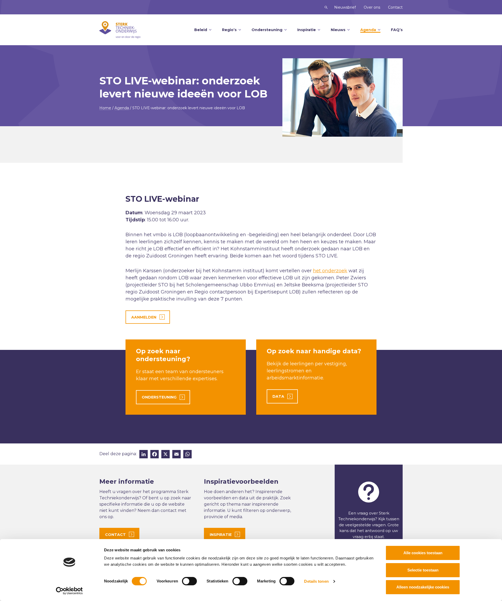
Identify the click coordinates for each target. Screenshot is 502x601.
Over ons (372, 7)
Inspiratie (306, 29)
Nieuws (338, 29)
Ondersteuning (267, 29)
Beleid (200, 29)
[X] (165, 455)
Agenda (368, 29)
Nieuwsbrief (345, 7)
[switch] (189, 581)
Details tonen (316, 581)
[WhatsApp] (187, 455)
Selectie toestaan (422, 570)
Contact (395, 7)
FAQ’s (397, 29)
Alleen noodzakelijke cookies (422, 587)
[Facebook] (154, 455)
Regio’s (229, 29)
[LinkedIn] (143, 455)
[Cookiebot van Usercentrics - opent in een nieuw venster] (69, 591)
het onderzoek (330, 271)
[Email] (176, 455)
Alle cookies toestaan (422, 553)
